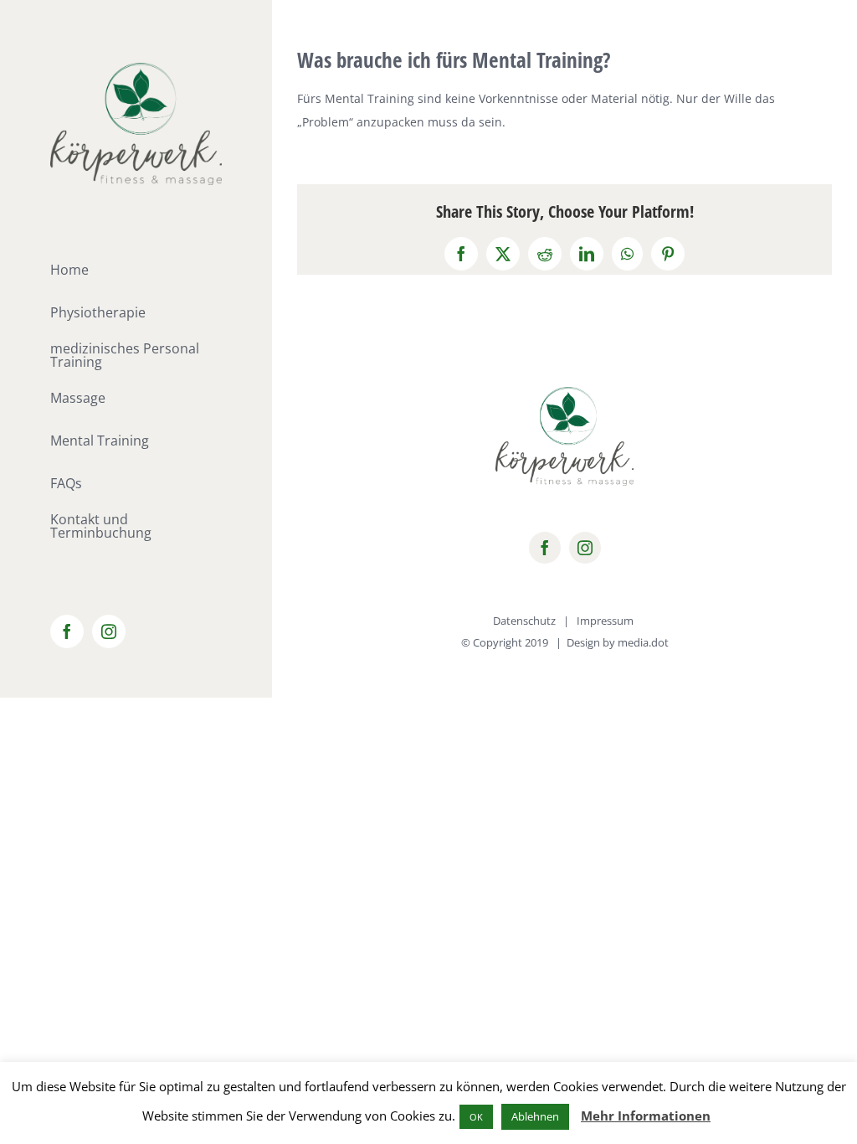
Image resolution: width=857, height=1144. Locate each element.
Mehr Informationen (646, 1115)
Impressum (605, 620)
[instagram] (585, 548)
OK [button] (476, 1117)
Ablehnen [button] (535, 1116)
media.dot (643, 642)
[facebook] (545, 548)
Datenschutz (524, 620)
